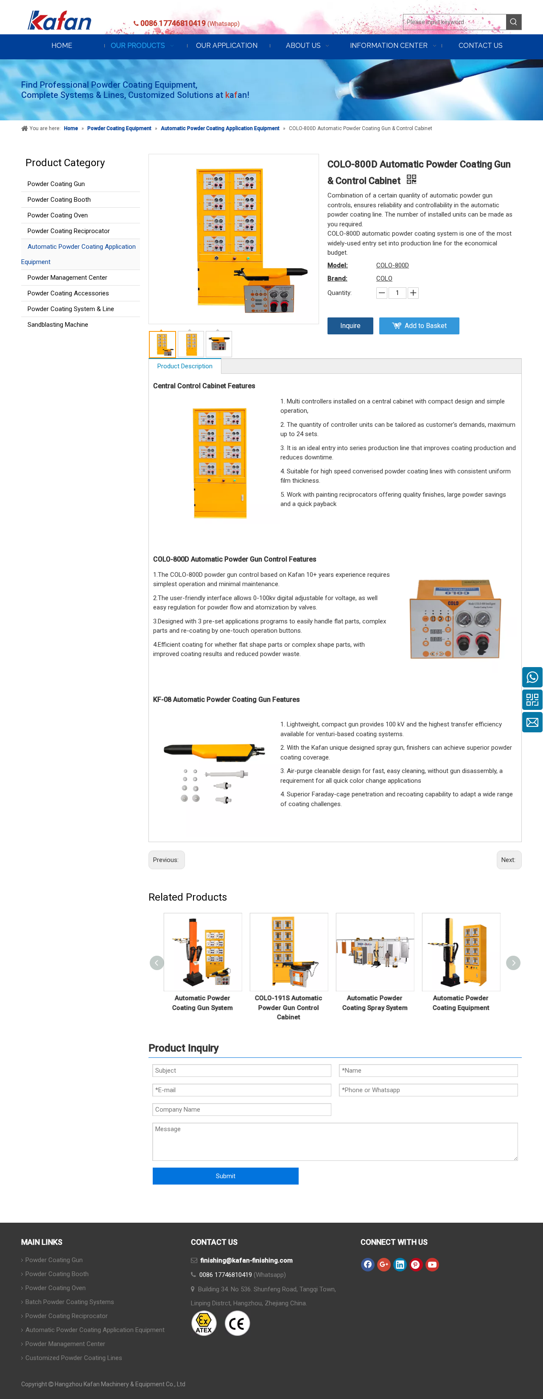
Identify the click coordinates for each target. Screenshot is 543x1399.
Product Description (185, 366)
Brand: (337, 278)
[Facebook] (368, 1264)
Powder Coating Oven (58, 215)
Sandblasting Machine (58, 324)
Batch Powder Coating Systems (69, 1302)
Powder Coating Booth (59, 199)
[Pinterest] (416, 1264)
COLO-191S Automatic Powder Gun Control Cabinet (292, 1007)
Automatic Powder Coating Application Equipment (78, 254)
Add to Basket (426, 326)
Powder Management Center (67, 277)
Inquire (350, 326)
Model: (337, 265)
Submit (225, 1176)
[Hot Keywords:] (513, 22)
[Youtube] (432, 1264)
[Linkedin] (400, 1264)
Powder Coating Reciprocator (69, 231)
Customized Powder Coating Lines (73, 1358)
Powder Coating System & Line (71, 309)
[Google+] (384, 1264)
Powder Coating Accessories (68, 293)
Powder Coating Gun (56, 184)
